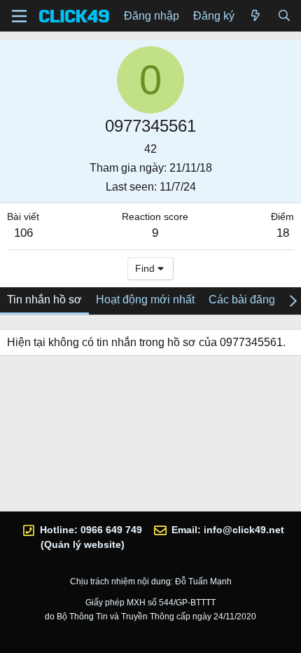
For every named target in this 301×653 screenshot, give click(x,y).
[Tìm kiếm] (284, 16)
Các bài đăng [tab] (242, 299)
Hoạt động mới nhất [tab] (145, 299)
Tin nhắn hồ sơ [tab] (44, 299)
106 (23, 233)
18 (282, 233)
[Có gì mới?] (255, 16)
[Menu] (19, 16)
